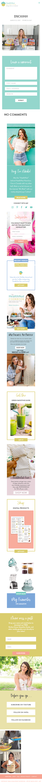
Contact (34, 776)
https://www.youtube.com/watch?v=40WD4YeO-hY (21, 265)
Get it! (20, 440)
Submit (21, 241)
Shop (14, 776)
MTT (40, 781)
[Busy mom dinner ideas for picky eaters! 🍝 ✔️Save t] (10, 741)
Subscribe (8, 776)
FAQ (18, 776)
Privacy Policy (25, 776)
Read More (21, 198)
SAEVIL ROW (34, 781)
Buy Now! (21, 329)
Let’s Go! (21, 285)
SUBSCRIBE (20, 653)
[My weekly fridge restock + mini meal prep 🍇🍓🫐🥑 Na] (10, 762)
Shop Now (21, 594)
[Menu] (39, 3)
